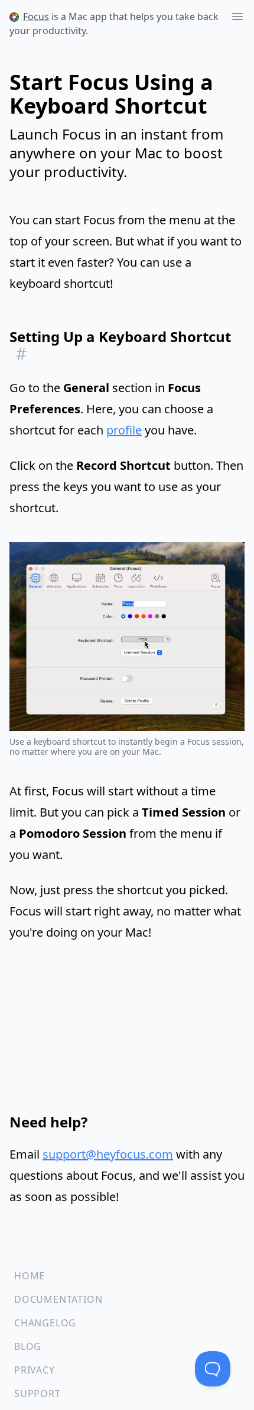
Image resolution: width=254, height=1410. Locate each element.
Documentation (58, 1299)
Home (29, 1275)
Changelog (45, 1322)
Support (37, 1393)
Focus (36, 16)
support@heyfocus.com (108, 1154)
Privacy (34, 1369)
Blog (27, 1346)
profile (124, 430)
